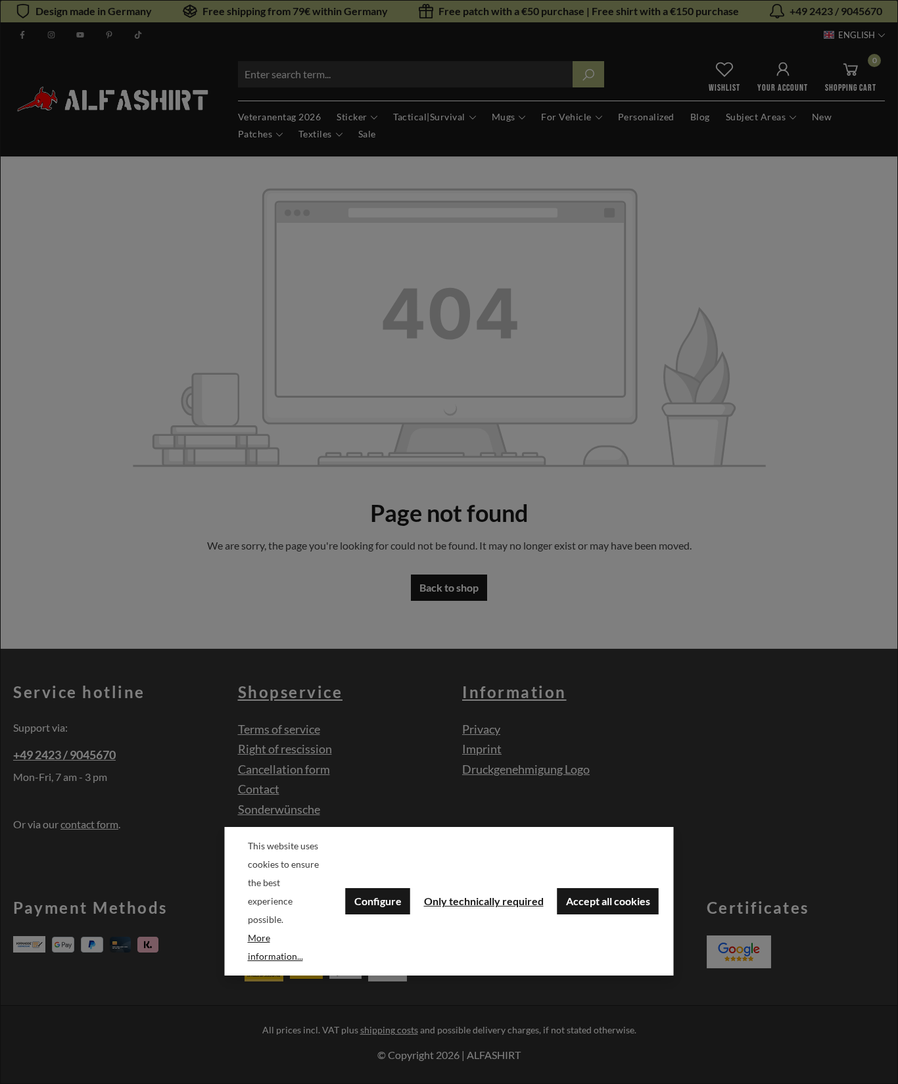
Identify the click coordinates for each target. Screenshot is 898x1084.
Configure (378, 901)
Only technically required (484, 901)
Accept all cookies (608, 901)
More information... (275, 947)
